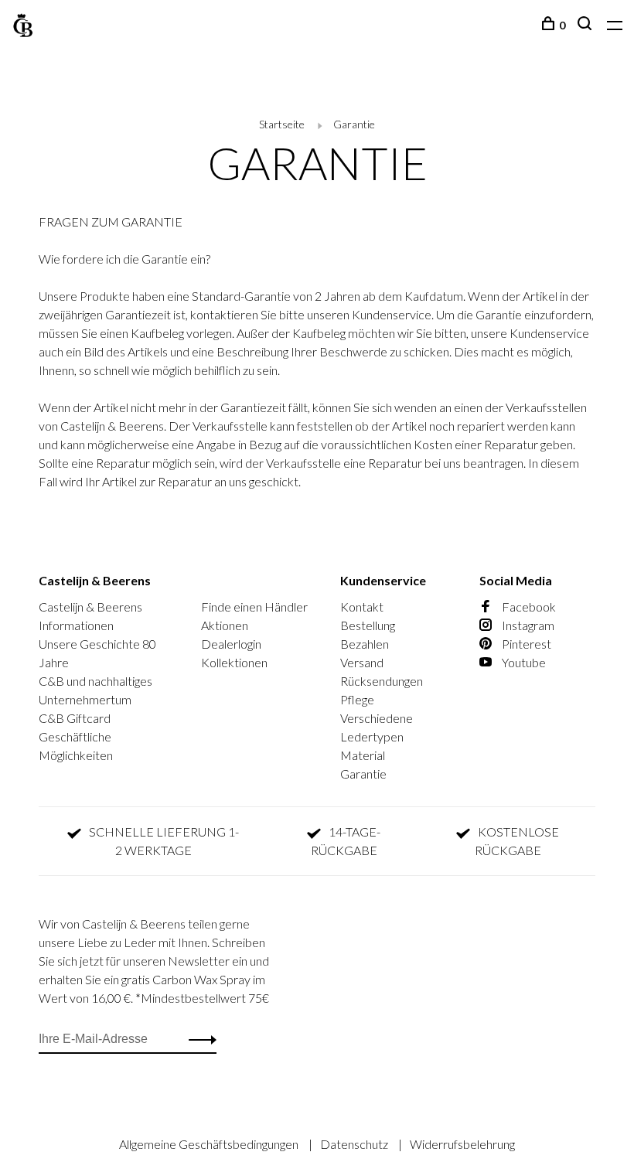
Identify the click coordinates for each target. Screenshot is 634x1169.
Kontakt (361, 606)
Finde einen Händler (254, 606)
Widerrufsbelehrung (462, 1144)
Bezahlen (364, 643)
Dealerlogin (231, 643)
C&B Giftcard (75, 718)
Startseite (282, 124)
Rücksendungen (381, 680)
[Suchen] (586, 25)
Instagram (526, 625)
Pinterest (525, 643)
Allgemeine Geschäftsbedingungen (210, 1144)
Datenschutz (355, 1144)
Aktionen (224, 625)
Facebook (527, 606)
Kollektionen (234, 662)
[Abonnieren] (198, 1039)
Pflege (357, 699)
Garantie (354, 124)
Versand (361, 662)
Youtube (522, 662)
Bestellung (367, 625)
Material (362, 755)
